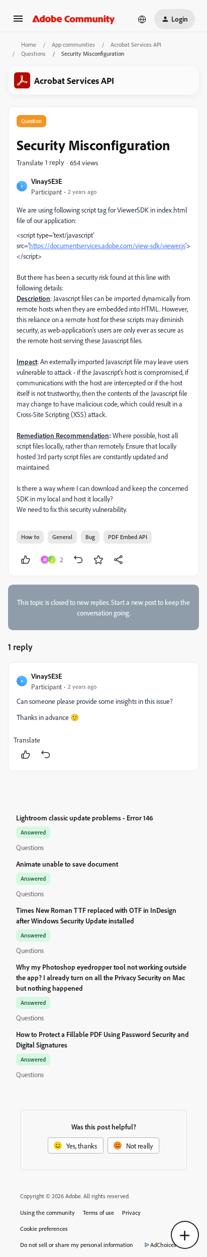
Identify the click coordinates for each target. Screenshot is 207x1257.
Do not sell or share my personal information (76, 1244)
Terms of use (98, 1212)
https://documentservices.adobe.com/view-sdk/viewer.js (107, 245)
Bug (90, 537)
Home (28, 44)
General (62, 537)
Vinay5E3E (46, 181)
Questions (33, 53)
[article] (103, 717)
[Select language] (142, 19)
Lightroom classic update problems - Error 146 (84, 817)
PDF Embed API (127, 537)
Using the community (47, 1212)
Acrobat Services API (136, 44)
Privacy (131, 1212)
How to (30, 537)
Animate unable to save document (67, 864)
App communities (73, 44)
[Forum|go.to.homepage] (73, 19)
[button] (18, 22)
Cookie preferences (44, 1228)
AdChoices (163, 1244)
